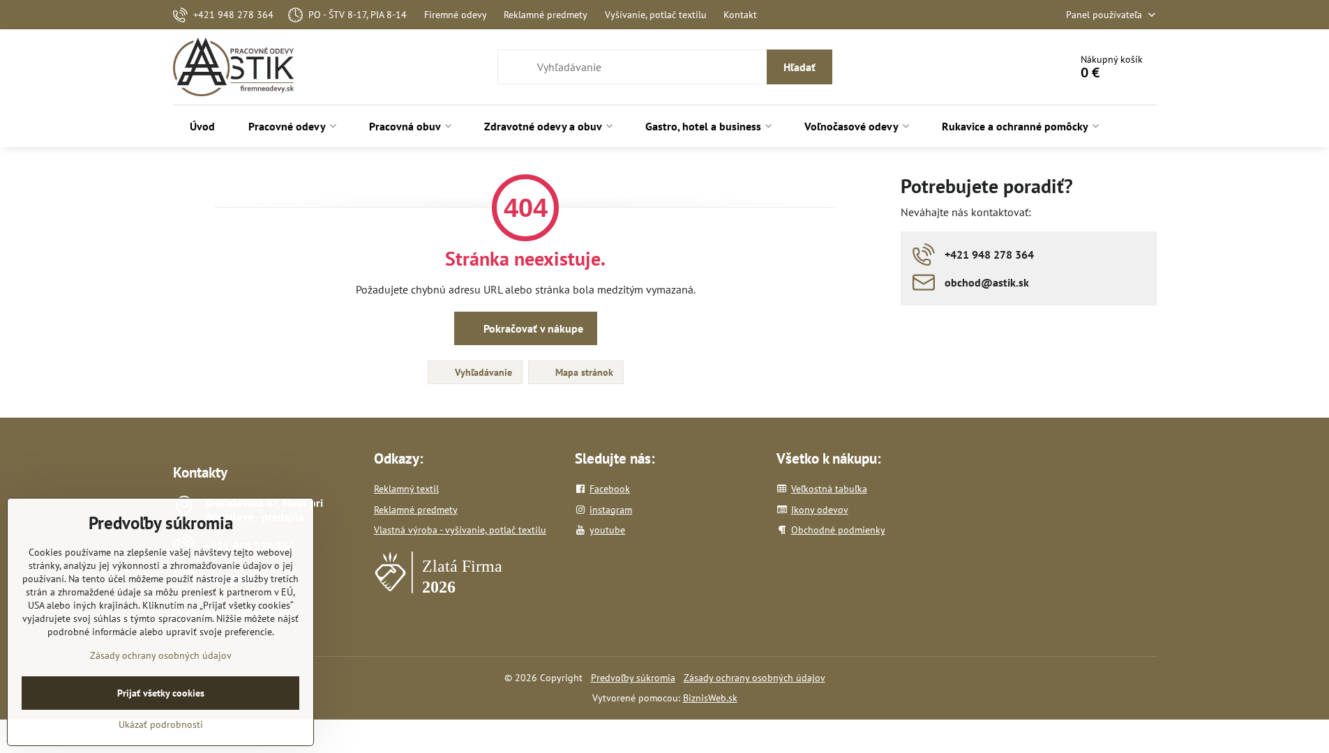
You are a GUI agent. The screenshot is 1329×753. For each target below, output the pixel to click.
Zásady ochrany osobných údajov (754, 677)
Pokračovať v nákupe (532, 328)
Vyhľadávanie (482, 372)
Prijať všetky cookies (160, 693)
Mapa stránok (583, 372)
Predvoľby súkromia (633, 677)
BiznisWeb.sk (710, 698)
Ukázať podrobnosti (161, 724)
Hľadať (799, 67)
